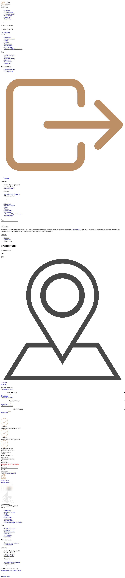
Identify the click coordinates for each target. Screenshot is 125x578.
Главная (6, 238)
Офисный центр (9, 14)
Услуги (6, 42)
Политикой (76, 229)
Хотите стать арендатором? (5, 481)
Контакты (7, 19)
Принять (3, 234)
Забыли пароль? (11, 473)
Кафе (6, 40)
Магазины (7, 37)
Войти (3, 473)
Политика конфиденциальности (11, 570)
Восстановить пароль (7, 459)
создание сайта (5, 576)
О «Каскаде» (8, 15)
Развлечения (8, 44)
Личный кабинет (9, 69)
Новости (7, 10)
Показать (7, 389)
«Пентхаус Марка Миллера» (13, 214)
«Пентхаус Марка (13, 522)
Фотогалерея (8, 45)
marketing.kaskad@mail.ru (12, 194)
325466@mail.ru (9, 188)
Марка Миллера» (13, 49)
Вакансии (7, 17)
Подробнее (4, 396)
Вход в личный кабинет (11, 543)
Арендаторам (8, 12)
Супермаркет (8, 47)
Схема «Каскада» (9, 55)
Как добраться (5, 32)
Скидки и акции (9, 39)
